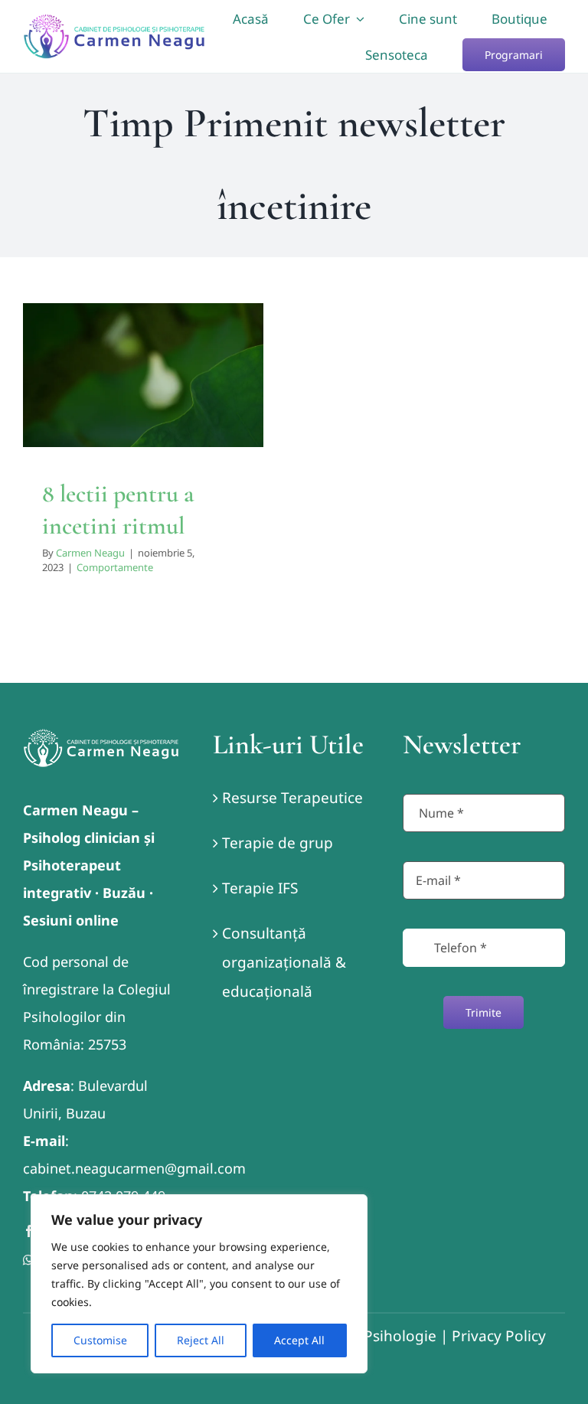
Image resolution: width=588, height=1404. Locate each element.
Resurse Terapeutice (292, 798)
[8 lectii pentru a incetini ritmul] (143, 375)
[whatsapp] (28, 1260)
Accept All (299, 1340)
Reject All (200, 1340)
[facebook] (29, 1231)
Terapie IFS (260, 888)
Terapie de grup (277, 843)
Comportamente (143, 409)
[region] (199, 1283)
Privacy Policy (499, 1336)
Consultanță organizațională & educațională (284, 962)
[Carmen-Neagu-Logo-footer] (101, 736)
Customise (100, 1340)
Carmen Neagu (90, 553)
